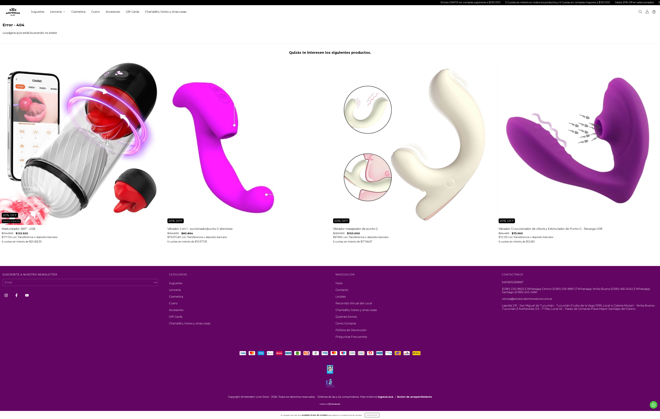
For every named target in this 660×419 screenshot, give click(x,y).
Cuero (95, 11)
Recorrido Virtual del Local (354, 303)
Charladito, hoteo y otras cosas (165, 11)
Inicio (339, 283)
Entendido (372, 415)
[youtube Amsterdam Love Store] (26, 295)
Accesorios (113, 11)
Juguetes (37, 11)
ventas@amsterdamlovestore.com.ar (527, 299)
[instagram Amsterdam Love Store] (6, 295)
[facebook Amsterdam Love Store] (17, 295)
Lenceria (56, 11)
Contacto (342, 290)
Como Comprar (346, 323)
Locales (341, 296)
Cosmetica (78, 11)
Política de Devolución (351, 330)
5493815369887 (513, 282)
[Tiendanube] (330, 404)
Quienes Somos (346, 316)
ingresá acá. (386, 396)
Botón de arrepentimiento (414, 396)
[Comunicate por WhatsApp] (653, 405)
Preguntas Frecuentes (351, 336)
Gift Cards (132, 11)
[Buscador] (640, 12)
